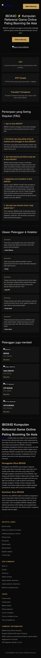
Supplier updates (7, 551)
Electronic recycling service (10, 587)
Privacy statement (7, 609)
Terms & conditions (7, 613)
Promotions (5, 541)
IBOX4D (4, 438)
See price (6, 360)
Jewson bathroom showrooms (11, 584)
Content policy (6, 598)
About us (4, 566)
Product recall (6, 537)
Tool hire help (6, 555)
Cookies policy (6, 602)
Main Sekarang (31, 6)
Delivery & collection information (11, 530)
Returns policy (6, 544)
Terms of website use (8, 620)
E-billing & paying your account (11, 533)
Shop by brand (6, 548)
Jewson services (7, 577)
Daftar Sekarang (20, 39)
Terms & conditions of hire (10, 616)
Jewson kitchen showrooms (10, 580)
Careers (4, 569)
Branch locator (6, 526)
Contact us (5, 573)
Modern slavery (6, 605)
